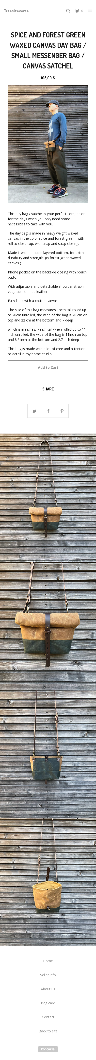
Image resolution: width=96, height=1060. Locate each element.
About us (48, 989)
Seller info (48, 975)
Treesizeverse (16, 10)
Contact (48, 1017)
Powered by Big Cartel (48, 1049)
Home (48, 961)
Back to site (48, 1031)
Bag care (48, 1003)
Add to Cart (48, 367)
